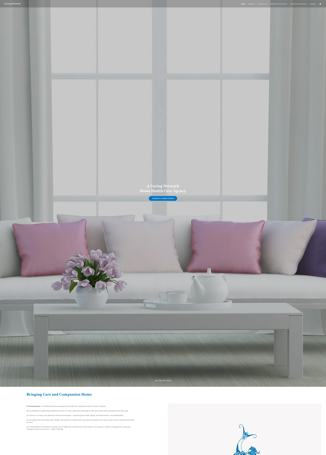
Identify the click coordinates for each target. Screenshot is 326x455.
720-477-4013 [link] (165, 380)
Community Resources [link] (279, 4)
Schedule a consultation (163, 198)
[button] (320, 3)
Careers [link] (312, 4)
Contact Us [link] (262, 4)
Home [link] (243, 4)
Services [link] (251, 4)
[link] (12, 4)
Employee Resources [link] (298, 4)
